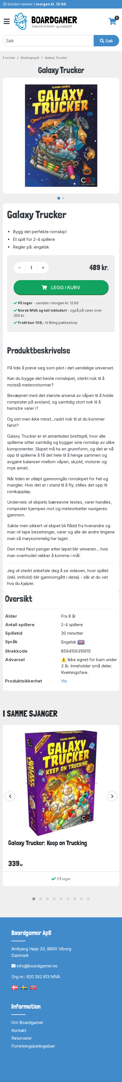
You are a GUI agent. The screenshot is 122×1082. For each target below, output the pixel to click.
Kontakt (18, 1030)
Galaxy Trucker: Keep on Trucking (47, 843)
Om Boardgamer (27, 1022)
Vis (64, 681)
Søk (108, 41)
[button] (33, 899)
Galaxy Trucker (56, 58)
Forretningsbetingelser (33, 1046)
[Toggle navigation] (6, 21)
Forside (9, 58)
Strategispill (29, 58)
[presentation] (10, 796)
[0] (112, 21)
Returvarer (21, 1038)
